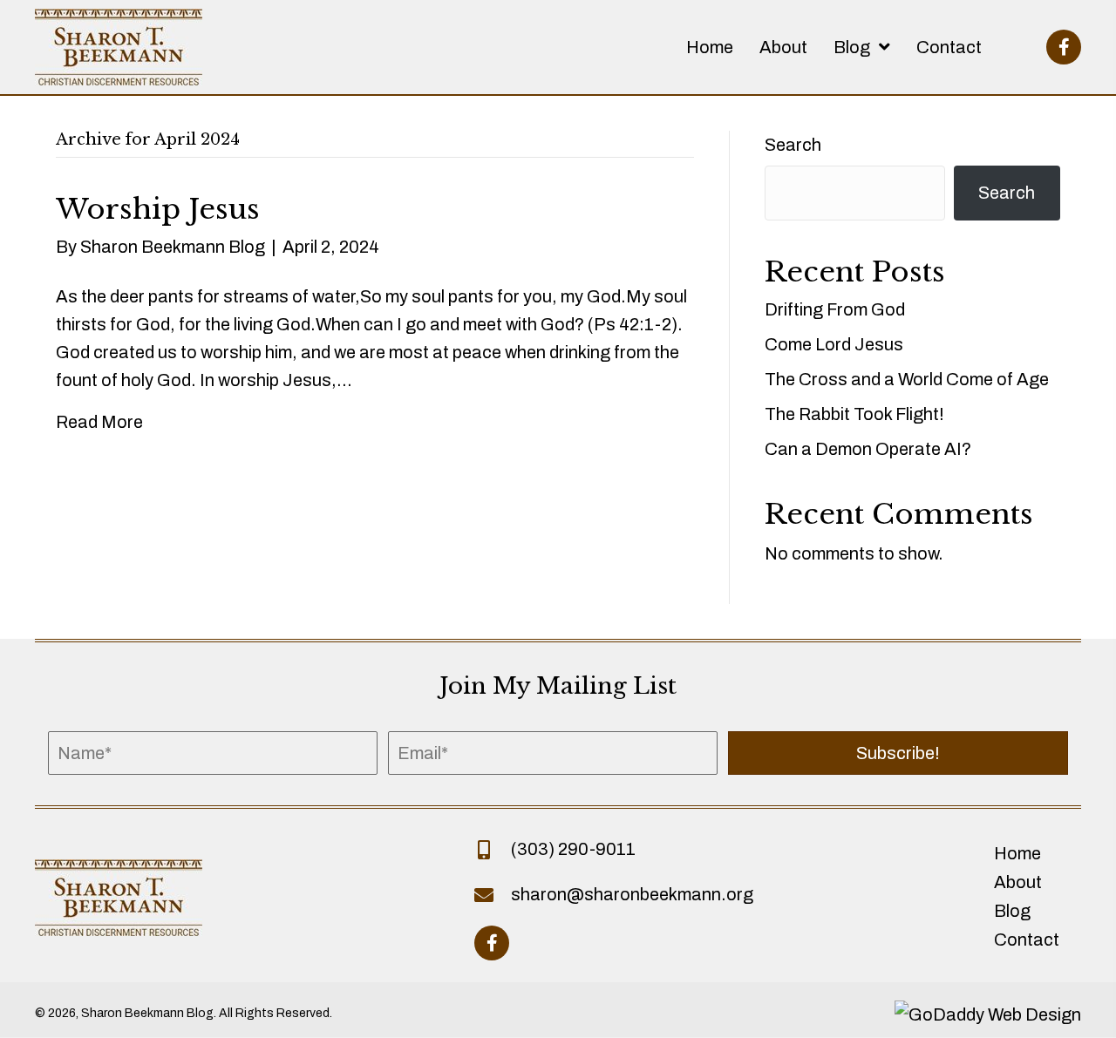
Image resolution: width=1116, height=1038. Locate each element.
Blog (1012, 910)
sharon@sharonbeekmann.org (632, 894)
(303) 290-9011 (573, 848)
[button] (1063, 47)
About (1018, 882)
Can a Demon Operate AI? (868, 448)
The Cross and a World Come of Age (907, 379)
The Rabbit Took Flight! (854, 414)
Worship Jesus (158, 209)
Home (1017, 853)
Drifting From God (835, 309)
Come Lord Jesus (834, 344)
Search (793, 144)
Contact (1026, 939)
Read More (99, 421)
